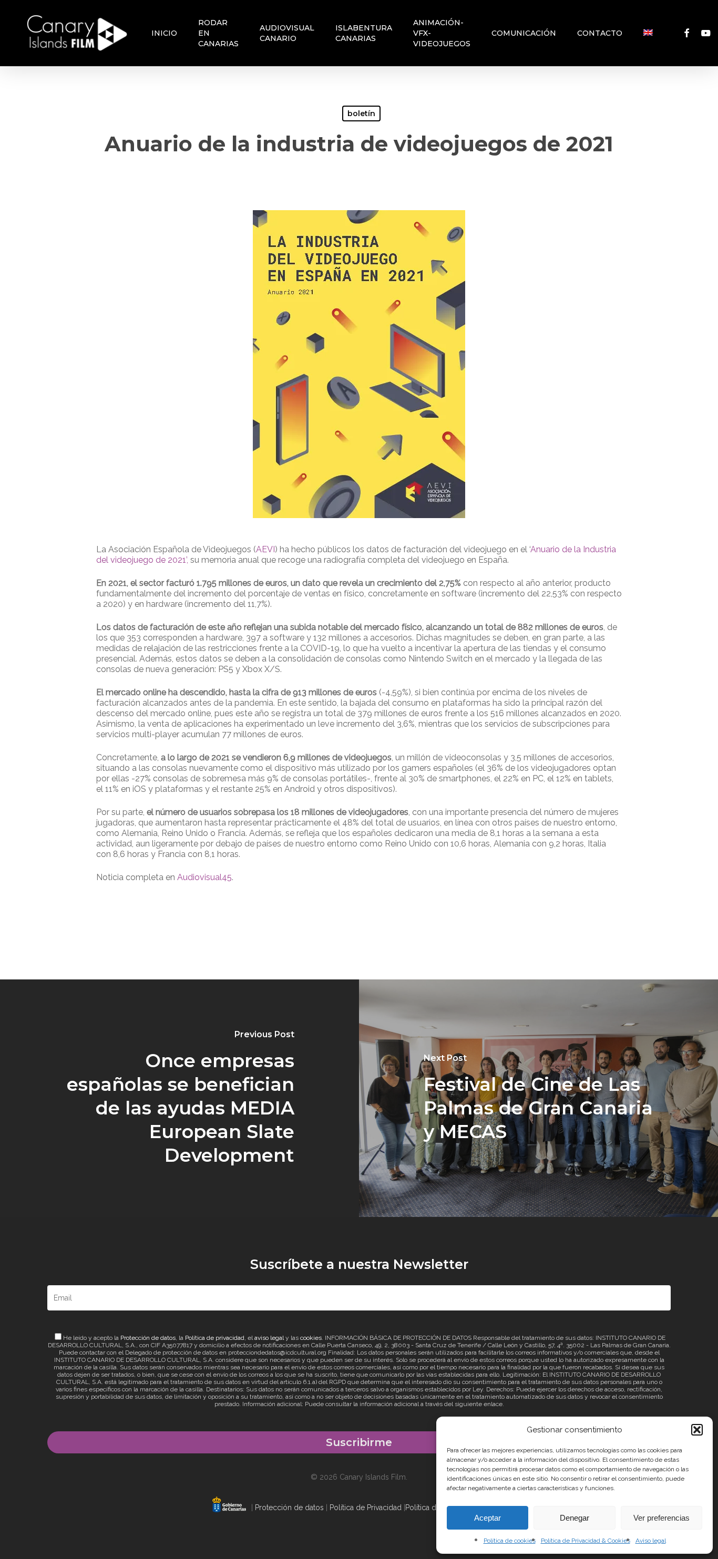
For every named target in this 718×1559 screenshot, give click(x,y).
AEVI (265, 549)
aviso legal (269, 1337)
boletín (361, 113)
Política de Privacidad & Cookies (585, 1540)
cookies (311, 1337)
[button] (697, 1429)
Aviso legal (650, 1540)
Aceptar (487, 1517)
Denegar (574, 1517)
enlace (493, 1404)
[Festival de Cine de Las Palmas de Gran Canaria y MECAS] (538, 1098)
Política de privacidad (214, 1337)
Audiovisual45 (204, 877)
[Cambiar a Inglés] (648, 33)
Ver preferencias (661, 1517)
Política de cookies (510, 1540)
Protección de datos (148, 1337)
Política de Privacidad (366, 1507)
